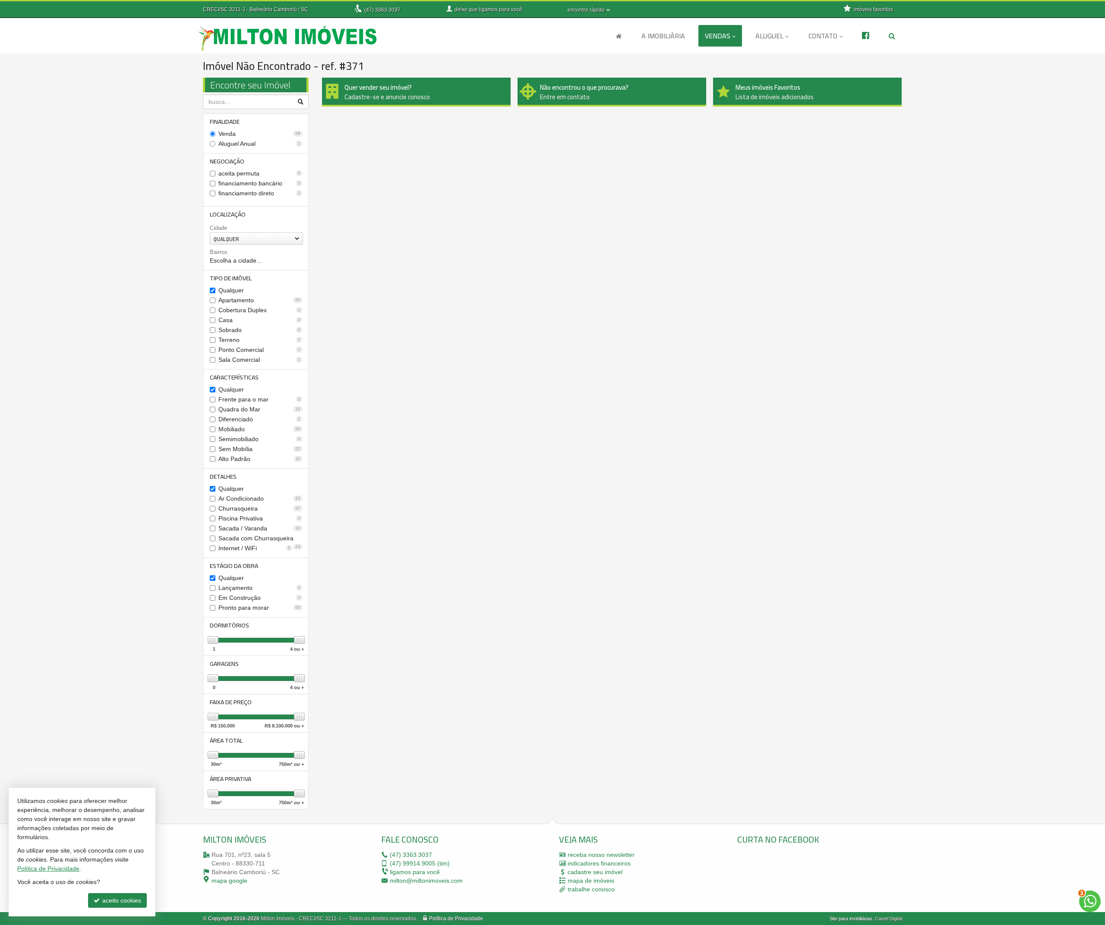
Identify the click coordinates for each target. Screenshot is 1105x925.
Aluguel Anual (259, 143)
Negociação (227, 161)
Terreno (259, 339)
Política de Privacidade (456, 919)
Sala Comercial (259, 359)
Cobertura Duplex (259, 310)
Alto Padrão (259, 458)
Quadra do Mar (259, 409)
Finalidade (225, 121)
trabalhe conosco (591, 889)
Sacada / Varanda (259, 528)
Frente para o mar (259, 399)
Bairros (218, 252)
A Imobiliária (663, 35)
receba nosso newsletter (601, 854)
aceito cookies (121, 900)
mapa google (229, 880)
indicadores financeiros (599, 863)
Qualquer (231, 290)
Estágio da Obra (234, 565)
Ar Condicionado (259, 498)
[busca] (892, 36)
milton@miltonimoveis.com (426, 880)
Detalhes (223, 476)
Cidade (218, 228)
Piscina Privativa (259, 518)
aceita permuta (259, 173)
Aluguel (769, 35)
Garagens (224, 663)
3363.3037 (382, 10)
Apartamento (259, 300)
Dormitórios (229, 625)
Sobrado (259, 329)
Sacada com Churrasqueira (259, 539)
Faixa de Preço (231, 702)
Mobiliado (259, 429)
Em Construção (259, 597)
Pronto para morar (259, 607)
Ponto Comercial (259, 349)
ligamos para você (415, 872)
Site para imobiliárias (851, 918)
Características (234, 377)
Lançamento (259, 587)
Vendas (717, 35)
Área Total (226, 740)
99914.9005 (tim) (420, 863)
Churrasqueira (259, 508)
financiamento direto (259, 193)
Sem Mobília (259, 448)
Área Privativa (230, 778)
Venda (259, 133)
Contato (822, 35)
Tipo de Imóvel (231, 278)
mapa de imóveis (591, 880)
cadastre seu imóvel (595, 872)
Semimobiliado (259, 439)
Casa (259, 320)
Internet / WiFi (254, 548)
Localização (228, 214)
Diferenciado (259, 419)
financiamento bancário (259, 183)
